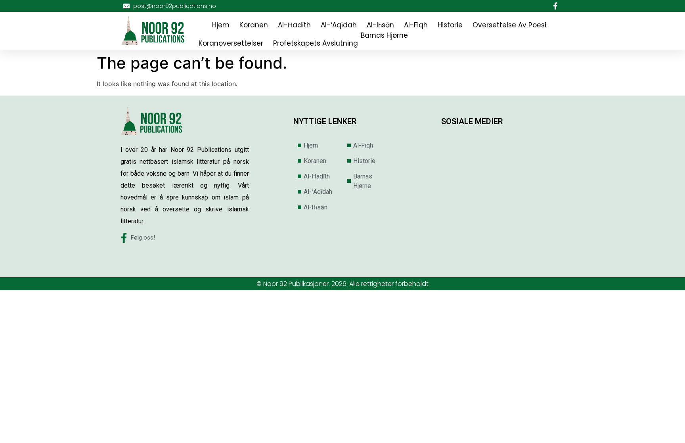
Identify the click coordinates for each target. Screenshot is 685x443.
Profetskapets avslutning (315, 43)
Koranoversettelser (231, 43)
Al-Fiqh (416, 25)
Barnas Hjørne (384, 35)
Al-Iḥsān (380, 25)
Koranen (253, 25)
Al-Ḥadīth (294, 25)
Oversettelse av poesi (509, 25)
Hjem (221, 25)
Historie (450, 25)
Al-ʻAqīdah (339, 25)
